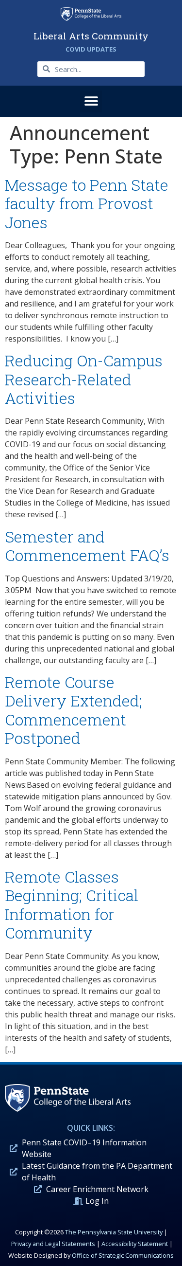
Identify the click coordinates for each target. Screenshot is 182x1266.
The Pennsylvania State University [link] (114, 1232)
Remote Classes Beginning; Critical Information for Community (71, 904)
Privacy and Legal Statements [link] (53, 1243)
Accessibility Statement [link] (134, 1243)
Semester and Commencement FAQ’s (87, 545)
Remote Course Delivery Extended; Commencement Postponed (73, 709)
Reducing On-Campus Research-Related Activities (84, 379)
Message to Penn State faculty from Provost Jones (86, 203)
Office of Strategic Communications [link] (123, 1255)
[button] (91, 101)
